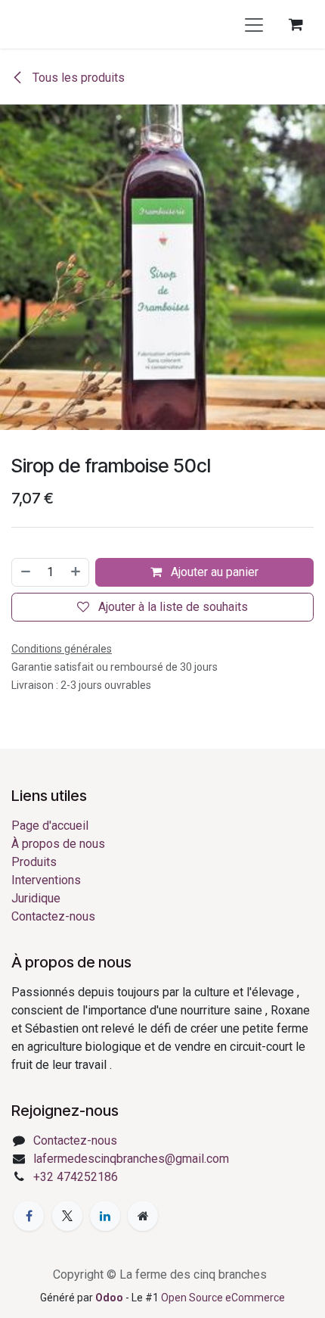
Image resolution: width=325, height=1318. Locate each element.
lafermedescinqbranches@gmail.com (131, 1158)
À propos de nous (58, 844)
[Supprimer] (25, 572)
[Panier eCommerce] (295, 24)
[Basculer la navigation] (254, 24)
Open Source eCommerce (223, 1298)
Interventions (46, 880)
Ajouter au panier (213, 572)
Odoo (110, 1298)
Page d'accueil (49, 825)
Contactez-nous (53, 916)
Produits (34, 862)
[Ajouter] (76, 572)
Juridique (35, 898)
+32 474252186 (75, 1177)
